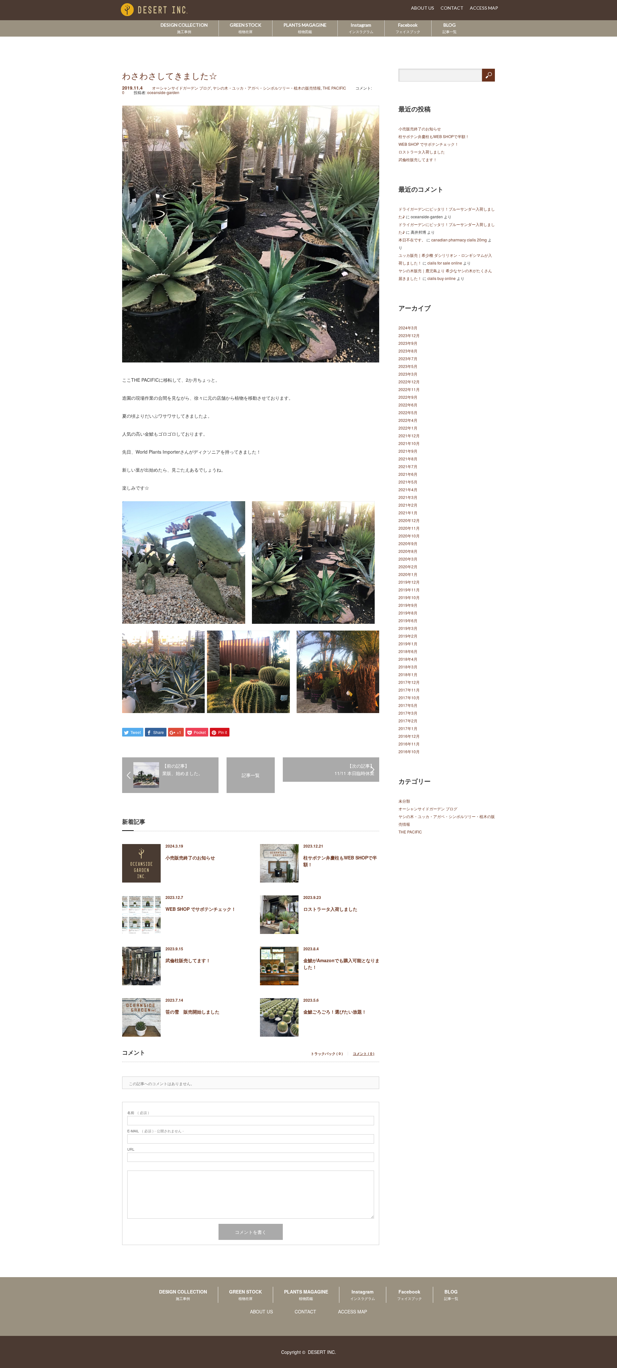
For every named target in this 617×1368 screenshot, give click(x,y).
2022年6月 (407, 404)
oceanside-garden (163, 92)
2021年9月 (407, 451)
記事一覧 (251, 775)
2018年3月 (407, 666)
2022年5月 (407, 412)
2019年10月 (409, 597)
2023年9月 (407, 343)
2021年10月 (409, 443)
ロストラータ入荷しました (330, 909)
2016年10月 (409, 751)
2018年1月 (407, 674)
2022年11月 (409, 389)
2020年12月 (409, 520)
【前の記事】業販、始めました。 (182, 769)
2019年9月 (407, 605)
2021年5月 (407, 481)
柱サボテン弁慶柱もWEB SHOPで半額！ (340, 860)
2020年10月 (409, 535)
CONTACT (452, 8)
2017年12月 (409, 682)
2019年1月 (407, 643)
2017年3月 (407, 713)
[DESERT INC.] (164, 10)
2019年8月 (407, 612)
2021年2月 (407, 505)
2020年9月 (407, 543)
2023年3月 (407, 374)
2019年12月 (409, 582)
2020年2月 (407, 566)
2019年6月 (407, 620)
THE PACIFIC (334, 88)
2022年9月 (407, 397)
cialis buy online (441, 278)
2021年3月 (407, 497)
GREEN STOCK (245, 28)
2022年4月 (407, 420)
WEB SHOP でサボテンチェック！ (200, 909)
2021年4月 (407, 489)
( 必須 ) (138, 1112)
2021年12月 (409, 435)
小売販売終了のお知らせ (190, 857)
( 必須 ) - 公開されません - (155, 1131)
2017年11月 (409, 690)
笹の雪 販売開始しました (192, 1011)
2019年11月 (409, 589)
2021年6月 (407, 474)
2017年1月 (407, 728)
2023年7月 (407, 358)
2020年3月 (407, 559)
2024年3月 (407, 327)
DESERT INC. (322, 1352)
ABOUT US (422, 8)
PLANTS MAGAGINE (304, 28)
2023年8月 (407, 350)
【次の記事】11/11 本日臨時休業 (354, 769)
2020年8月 (407, 551)
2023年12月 (409, 335)
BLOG (450, 28)
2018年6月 (407, 651)
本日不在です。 (411, 239)
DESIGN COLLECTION (184, 28)
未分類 (404, 801)
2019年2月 (407, 636)
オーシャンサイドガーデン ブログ (181, 88)
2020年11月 (409, 528)
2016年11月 (409, 743)
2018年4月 (407, 659)
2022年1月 (407, 428)
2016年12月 (409, 736)
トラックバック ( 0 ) (327, 1053)
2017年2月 (407, 720)
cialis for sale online (444, 263)
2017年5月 (407, 705)
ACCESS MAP (484, 8)
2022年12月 (409, 381)
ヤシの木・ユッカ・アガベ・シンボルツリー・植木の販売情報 (267, 88)
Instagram (361, 28)
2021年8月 (407, 458)
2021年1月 (407, 512)
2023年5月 (407, 366)
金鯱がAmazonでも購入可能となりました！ (341, 963)
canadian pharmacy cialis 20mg (459, 239)
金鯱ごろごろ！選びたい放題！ (334, 1011)
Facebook (408, 28)
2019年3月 (407, 628)
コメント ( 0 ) (363, 1053)
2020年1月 (407, 574)
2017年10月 (409, 697)
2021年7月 (407, 466)
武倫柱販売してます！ (187, 960)
